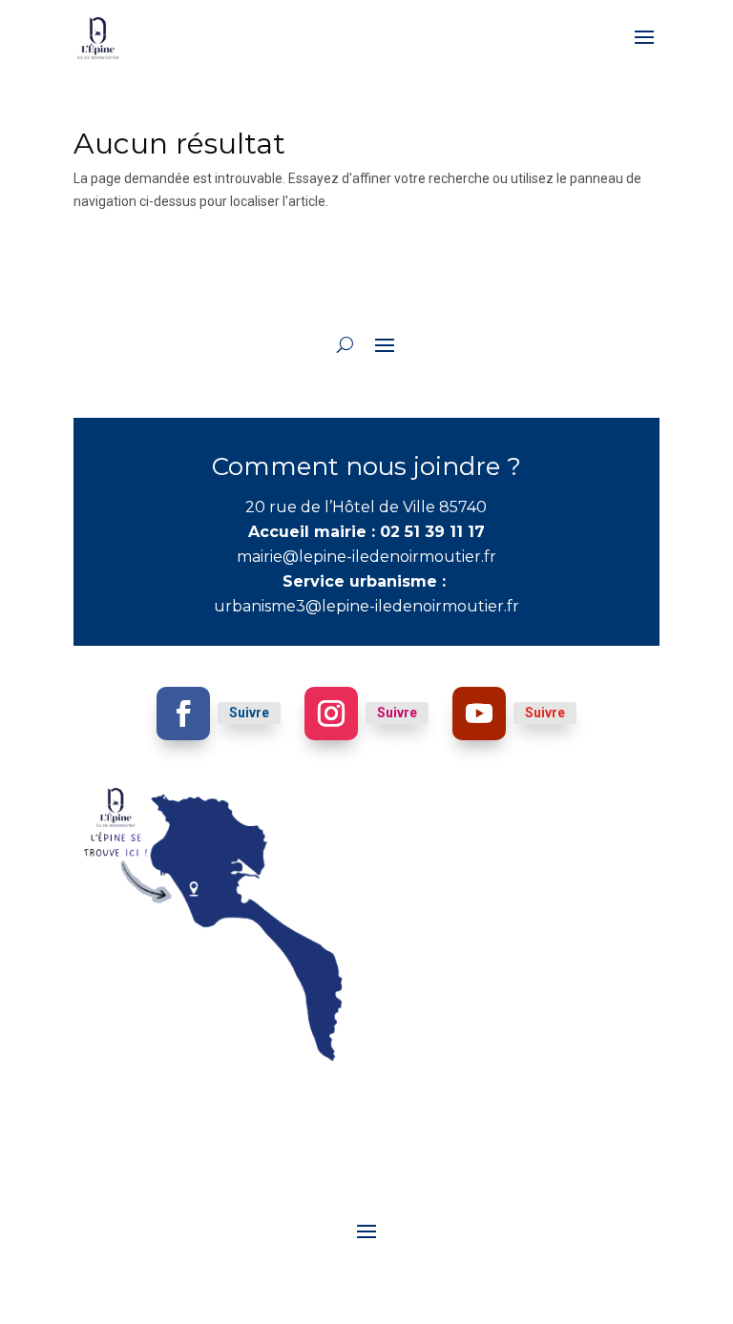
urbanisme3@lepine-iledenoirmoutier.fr (366, 606)
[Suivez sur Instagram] (331, 713)
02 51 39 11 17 (432, 532)
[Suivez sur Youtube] (479, 713)
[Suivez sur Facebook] (183, 713)
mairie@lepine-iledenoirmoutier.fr (366, 557)
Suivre (249, 712)
